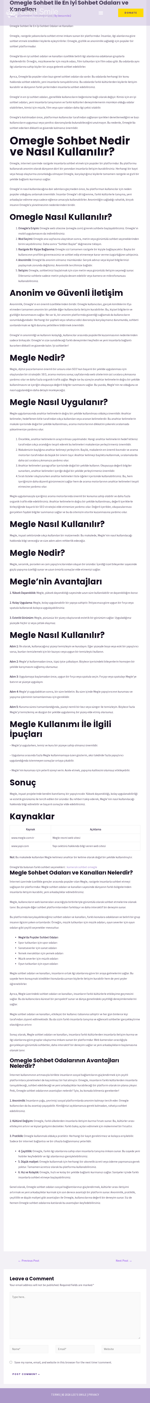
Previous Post (28, 1261)
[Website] (121, 1349)
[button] (100, 13)
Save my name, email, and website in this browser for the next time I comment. (63, 1362)
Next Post (124, 1261)
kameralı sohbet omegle (82, 867)
